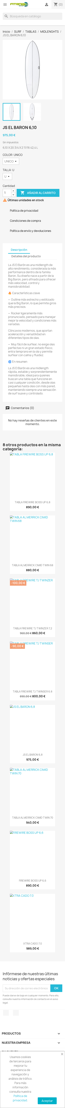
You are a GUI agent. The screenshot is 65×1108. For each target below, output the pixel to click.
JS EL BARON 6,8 (32, 754)
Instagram (16, 1013)
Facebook (6, 1013)
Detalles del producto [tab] (26, 256)
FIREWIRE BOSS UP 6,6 (32, 880)
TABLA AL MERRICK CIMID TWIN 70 (32, 817)
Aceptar (47, 1101)
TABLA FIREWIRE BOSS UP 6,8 (32, 502)
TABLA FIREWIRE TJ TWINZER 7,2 (32, 628)
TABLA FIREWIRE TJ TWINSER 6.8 (32, 691)
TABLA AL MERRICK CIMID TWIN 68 (32, 565)
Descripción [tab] (19, 250)
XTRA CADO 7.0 (32, 943)
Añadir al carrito (38, 193)
